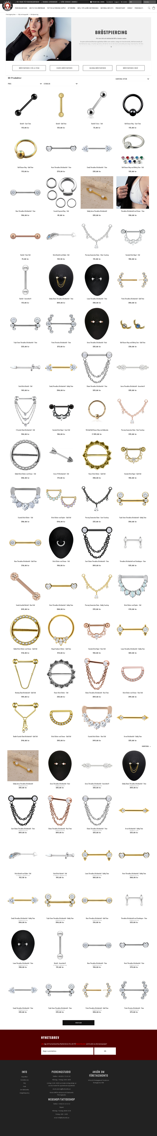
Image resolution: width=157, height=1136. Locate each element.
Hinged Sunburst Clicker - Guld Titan (61, 649)
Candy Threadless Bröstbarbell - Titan (97, 167)
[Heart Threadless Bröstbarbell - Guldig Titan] (61, 586)
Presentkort (120, 8)
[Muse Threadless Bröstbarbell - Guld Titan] (25, 542)
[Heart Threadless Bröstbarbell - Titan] (61, 148)
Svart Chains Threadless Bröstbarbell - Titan (97, 561)
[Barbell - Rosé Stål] (25, 236)
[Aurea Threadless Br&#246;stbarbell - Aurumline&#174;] (97, 765)
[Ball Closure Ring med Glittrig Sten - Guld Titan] (132, 324)
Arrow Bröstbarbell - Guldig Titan (133, 736)
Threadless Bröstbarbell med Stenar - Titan (132, 211)
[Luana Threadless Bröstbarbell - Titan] (97, 280)
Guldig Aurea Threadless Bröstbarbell (97, 211)
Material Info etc (107, 8)
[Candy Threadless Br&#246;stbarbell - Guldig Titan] (23, 900)
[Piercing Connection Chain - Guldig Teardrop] (97, 586)
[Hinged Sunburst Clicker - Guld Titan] (61, 630)
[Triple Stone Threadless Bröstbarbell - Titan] (25, 324)
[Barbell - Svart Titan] (25, 105)
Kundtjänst (110, 2)
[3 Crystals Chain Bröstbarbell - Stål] (25, 411)
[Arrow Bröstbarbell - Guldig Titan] (132, 717)
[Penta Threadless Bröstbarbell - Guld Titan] (132, 280)
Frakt (24, 1086)
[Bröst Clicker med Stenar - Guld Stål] (61, 717)
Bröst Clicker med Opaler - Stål (132, 605)
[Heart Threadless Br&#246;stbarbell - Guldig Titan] (134, 855)
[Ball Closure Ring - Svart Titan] (132, 105)
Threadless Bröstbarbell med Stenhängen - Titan (133, 561)
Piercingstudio (140, 8)
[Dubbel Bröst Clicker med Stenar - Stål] (25, 455)
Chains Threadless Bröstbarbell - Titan (97, 386)
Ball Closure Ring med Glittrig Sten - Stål (133, 167)
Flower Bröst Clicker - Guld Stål (97, 474)
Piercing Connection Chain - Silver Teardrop (97, 255)
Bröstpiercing (34, 14)
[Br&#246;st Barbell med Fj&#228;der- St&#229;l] (23, 855)
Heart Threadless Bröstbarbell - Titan (61, 167)
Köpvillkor (24, 1077)
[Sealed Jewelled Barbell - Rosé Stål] (25, 586)
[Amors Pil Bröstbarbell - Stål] (61, 455)
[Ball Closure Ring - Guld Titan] (25, 148)
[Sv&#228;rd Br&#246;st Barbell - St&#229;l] (60, 855)
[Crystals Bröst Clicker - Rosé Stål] (97, 717)
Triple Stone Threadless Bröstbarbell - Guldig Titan (132, 517)
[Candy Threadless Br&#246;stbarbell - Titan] (23, 990)
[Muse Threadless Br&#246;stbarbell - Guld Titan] (97, 900)
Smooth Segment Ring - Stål (61, 211)
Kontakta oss (25, 1080)
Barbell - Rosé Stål (25, 255)
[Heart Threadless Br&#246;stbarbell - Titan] (134, 945)
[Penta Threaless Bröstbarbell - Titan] (61, 324)
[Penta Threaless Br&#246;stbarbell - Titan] (134, 990)
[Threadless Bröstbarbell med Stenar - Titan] (132, 192)
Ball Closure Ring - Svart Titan (133, 123)
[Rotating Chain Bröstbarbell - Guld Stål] (25, 674)
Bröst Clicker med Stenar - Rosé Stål (133, 693)
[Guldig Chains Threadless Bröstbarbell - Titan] (61, 280)
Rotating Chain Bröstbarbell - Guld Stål (25, 693)
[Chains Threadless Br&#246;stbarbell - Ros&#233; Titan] (60, 810)
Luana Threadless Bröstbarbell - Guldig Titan (133, 649)
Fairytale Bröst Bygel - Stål (133, 255)
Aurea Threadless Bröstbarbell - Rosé (97, 342)
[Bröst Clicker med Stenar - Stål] (61, 542)
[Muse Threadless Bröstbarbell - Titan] (25, 192)
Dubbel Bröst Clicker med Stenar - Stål (25, 474)
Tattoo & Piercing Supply (56, 8)
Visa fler (78, 1023)
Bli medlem (124, 2)
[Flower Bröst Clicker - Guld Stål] (97, 455)
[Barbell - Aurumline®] (25, 280)
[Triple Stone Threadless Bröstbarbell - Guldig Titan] (132, 499)
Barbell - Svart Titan (25, 123)
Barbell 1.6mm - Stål (97, 123)
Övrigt (130, 8)
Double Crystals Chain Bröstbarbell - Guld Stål (25, 736)
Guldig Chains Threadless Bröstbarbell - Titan (61, 298)
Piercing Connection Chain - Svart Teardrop (97, 517)
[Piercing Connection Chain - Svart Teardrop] (97, 499)
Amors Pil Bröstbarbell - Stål (61, 474)
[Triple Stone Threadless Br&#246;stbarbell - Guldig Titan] (60, 900)
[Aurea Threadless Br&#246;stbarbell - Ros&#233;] (60, 765)
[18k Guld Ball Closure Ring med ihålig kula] (97, 411)
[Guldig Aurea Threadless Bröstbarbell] (97, 192)
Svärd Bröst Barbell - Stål (25, 386)
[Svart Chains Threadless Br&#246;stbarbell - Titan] (23, 810)
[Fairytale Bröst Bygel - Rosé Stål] (97, 630)
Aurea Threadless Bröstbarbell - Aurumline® (133, 386)
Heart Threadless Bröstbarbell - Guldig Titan (61, 605)
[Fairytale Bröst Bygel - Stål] (132, 236)
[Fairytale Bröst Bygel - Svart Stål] (61, 411)
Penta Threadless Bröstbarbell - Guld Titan (132, 298)
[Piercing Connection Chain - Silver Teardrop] (97, 236)
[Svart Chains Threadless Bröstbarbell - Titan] (97, 542)
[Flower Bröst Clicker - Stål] (61, 674)
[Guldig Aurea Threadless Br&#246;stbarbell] (23, 765)
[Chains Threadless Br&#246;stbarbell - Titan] (97, 810)
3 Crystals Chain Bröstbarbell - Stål (25, 430)
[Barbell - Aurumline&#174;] (60, 945)
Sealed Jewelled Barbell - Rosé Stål (25, 605)
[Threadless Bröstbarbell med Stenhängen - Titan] (132, 542)
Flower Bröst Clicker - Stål (61, 693)
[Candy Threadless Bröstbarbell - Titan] (97, 148)
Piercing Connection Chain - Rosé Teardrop (132, 430)
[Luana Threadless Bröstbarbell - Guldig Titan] (132, 630)
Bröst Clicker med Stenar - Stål (61, 561)
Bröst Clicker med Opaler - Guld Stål (61, 517)
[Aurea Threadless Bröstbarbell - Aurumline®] (132, 367)
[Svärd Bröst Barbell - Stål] (25, 367)
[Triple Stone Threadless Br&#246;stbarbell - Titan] (60, 990)
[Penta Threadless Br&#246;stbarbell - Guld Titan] (97, 990)
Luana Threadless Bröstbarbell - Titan (97, 298)
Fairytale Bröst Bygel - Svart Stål (61, 430)
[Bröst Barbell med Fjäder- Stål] (61, 236)
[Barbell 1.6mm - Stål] (97, 105)
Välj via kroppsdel (23, 14)
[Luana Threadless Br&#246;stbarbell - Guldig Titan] (97, 855)
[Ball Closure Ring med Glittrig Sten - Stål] (132, 148)
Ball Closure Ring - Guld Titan (25, 167)
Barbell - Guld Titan (61, 123)
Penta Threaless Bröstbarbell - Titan (61, 342)
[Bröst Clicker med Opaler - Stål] (132, 586)
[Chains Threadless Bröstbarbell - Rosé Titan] (97, 674)
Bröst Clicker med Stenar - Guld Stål (61, 736)
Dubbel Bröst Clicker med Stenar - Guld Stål (25, 649)
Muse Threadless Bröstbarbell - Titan (25, 211)
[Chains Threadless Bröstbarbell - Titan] (97, 367)
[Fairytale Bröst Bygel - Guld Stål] (132, 455)
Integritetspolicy (24, 1093)
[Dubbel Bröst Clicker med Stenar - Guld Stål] (25, 630)
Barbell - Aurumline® (25, 298)
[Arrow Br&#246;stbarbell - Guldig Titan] (134, 810)
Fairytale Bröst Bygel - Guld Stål (132, 474)
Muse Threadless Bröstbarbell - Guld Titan (25, 561)
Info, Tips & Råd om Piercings (87, 8)
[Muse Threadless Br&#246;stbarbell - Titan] (97, 945)
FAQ (24, 1083)
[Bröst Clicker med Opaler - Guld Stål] (61, 499)
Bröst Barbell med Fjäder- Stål (61, 255)
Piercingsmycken (21, 8)
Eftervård (71, 8)
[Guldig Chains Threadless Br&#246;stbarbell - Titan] (134, 765)
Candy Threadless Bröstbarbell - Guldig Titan (61, 386)
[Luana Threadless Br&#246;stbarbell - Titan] (23, 945)
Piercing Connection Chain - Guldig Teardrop (97, 605)
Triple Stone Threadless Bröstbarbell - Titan (25, 342)
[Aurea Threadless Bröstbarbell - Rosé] (97, 324)
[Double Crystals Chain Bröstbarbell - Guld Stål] (25, 717)
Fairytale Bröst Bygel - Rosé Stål (97, 649)
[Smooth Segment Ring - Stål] (61, 192)
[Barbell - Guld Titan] (61, 105)
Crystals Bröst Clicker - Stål (25, 517)
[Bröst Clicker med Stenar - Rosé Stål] (132, 674)
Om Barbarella (24, 1090)
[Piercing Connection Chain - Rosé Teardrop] (132, 411)
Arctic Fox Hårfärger (37, 8)
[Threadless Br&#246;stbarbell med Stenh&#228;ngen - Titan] (134, 900)
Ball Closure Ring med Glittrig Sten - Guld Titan (132, 342)
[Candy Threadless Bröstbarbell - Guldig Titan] (61, 367)
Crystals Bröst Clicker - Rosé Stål (97, 736)
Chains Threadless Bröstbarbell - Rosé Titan (97, 693)
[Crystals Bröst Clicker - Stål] (25, 499)
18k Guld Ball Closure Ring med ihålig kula (97, 430)
